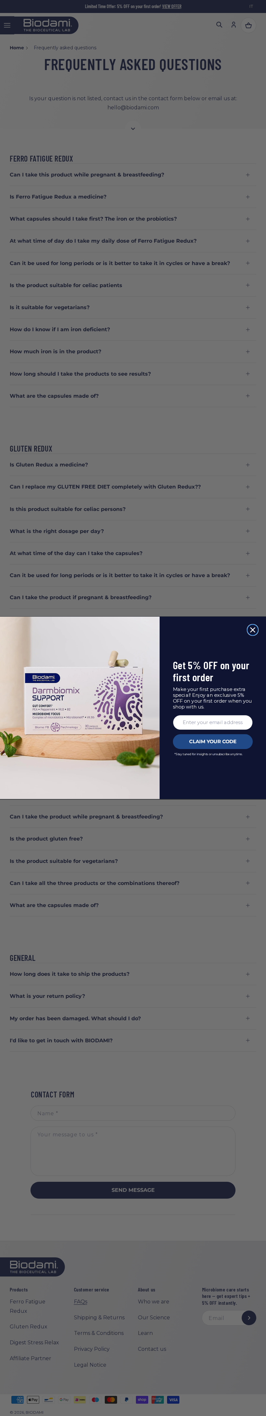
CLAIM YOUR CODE (212, 742)
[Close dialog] (253, 630)
